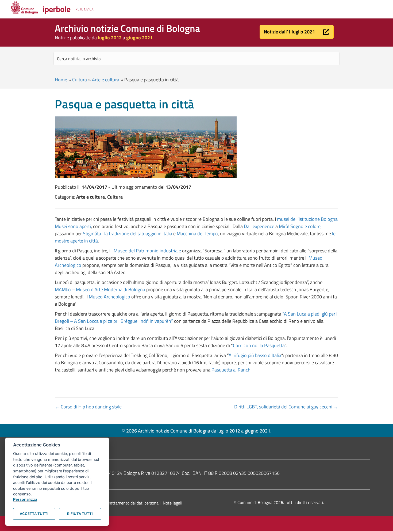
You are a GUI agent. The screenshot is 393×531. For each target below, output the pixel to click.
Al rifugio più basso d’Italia (255, 355)
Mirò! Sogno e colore (300, 226)
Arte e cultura (105, 79)
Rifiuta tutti (80, 513)
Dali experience (259, 226)
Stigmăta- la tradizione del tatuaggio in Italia (127, 233)
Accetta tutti (34, 513)
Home (61, 79)
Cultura (79, 79)
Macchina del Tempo (197, 233)
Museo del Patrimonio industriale (147, 250)
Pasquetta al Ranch (231, 369)
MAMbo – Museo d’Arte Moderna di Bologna (100, 289)
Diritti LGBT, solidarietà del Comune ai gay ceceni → (286, 406)
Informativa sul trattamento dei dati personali (119, 503)
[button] (297, 32)
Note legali (172, 503)
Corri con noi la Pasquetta (259, 345)
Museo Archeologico (109, 296)
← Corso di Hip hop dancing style (88, 406)
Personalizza (25, 499)
